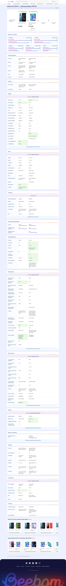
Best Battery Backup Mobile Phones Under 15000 (33, 440)
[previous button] (9, 528)
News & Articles (40, 3)
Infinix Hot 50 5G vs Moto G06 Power (15, 532)
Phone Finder (33, 3)
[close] (26, 13)
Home (8, 556)
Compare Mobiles (25, 3)
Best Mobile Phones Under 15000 (33, 216)
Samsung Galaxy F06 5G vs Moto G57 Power (46, 551)
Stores (56, 3)
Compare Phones (12, 556)
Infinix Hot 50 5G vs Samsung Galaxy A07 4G (31, 532)
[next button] (57, 528)
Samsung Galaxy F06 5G (32, 23)
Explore (9, 3)
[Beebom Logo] (11, 1)
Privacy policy (38, 566)
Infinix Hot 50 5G (22, 22)
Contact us (27, 566)
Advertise (32, 566)
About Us (18, 566)
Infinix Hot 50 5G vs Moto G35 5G (46, 532)
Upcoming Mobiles (17, 3)
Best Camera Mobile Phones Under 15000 (33, 348)
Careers (22, 566)
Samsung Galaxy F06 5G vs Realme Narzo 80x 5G (31, 551)
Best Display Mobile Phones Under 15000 (33, 146)
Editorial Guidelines (45, 566)
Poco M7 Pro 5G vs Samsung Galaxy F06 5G (15, 551)
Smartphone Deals (49, 3)
